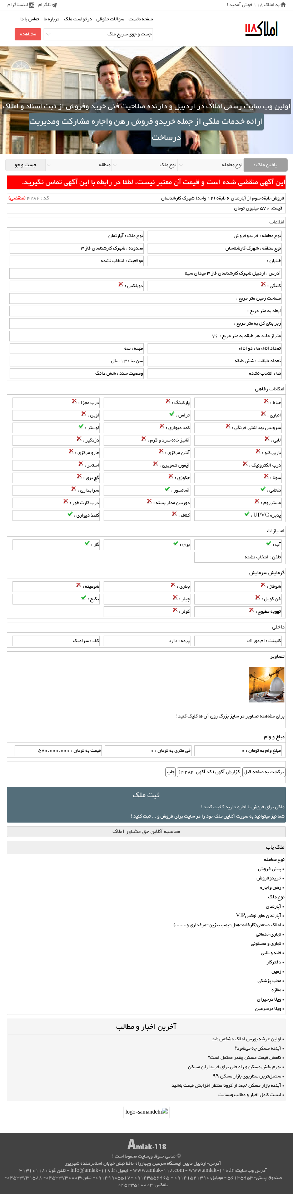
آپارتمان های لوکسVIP (258, 916)
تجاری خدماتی (268, 934)
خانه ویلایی (271, 953)
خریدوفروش (269, 878)
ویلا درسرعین (268, 1008)
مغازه (276, 990)
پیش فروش (269, 869)
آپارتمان (273, 906)
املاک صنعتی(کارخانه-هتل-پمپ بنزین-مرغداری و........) (227, 925)
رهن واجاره (270, 887)
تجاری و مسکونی (266, 943)
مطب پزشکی (269, 981)
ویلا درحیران (269, 999)
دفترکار (274, 962)
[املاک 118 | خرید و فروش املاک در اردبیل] (261, 29)
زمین (276, 971)
